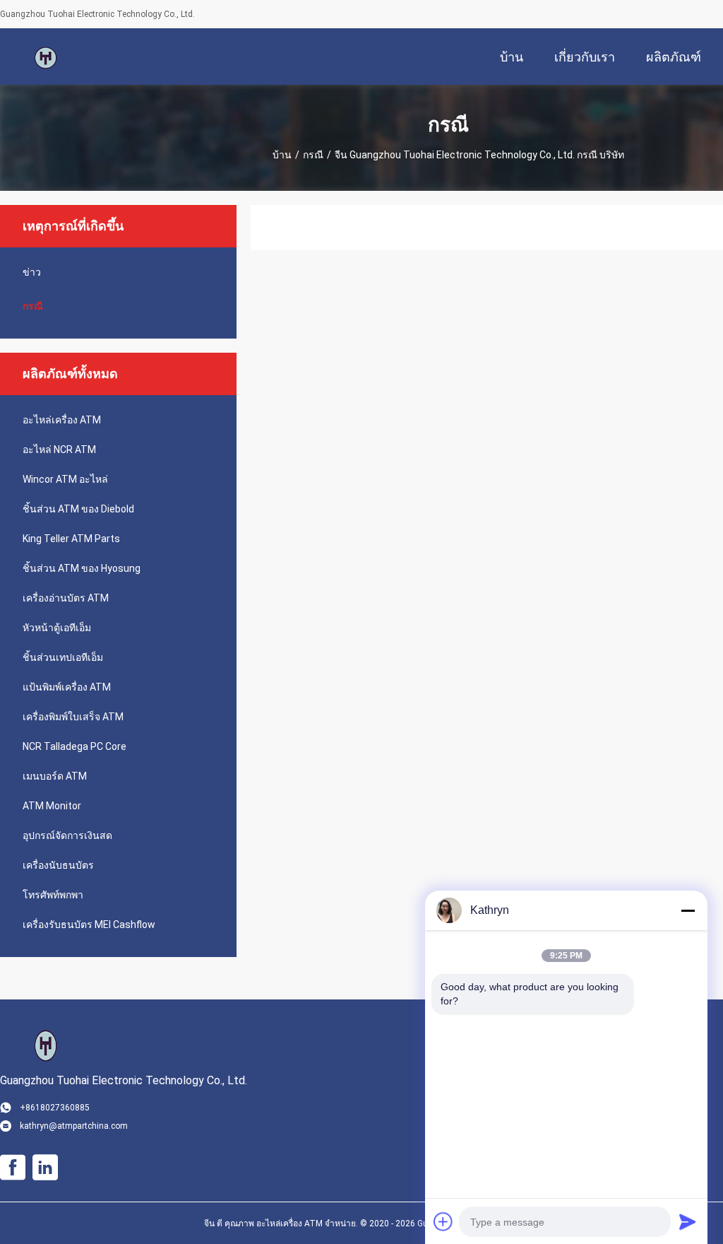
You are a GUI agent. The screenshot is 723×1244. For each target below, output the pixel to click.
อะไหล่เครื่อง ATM (62, 420)
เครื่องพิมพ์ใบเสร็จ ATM (73, 716)
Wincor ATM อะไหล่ (65, 479)
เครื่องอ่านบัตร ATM (66, 598)
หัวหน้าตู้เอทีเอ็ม (57, 627)
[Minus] (687, 910)
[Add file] (443, 1221)
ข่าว (32, 272)
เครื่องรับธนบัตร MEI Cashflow (89, 924)
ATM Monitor (52, 805)
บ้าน (282, 154)
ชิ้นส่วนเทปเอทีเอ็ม (63, 657)
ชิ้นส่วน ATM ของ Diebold (78, 509)
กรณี (313, 154)
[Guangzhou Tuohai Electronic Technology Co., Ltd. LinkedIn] (45, 1167)
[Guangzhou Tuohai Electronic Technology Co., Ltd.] (46, 56)
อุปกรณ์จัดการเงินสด (67, 835)
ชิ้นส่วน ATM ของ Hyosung (82, 568)
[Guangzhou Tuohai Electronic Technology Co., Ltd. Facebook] (12, 1167)
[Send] (687, 1221)
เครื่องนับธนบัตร (58, 865)
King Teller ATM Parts (71, 538)
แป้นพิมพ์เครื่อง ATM (67, 687)
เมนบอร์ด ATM (55, 776)
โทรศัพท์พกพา (53, 894)
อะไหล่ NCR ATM (59, 449)
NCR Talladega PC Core (74, 746)
